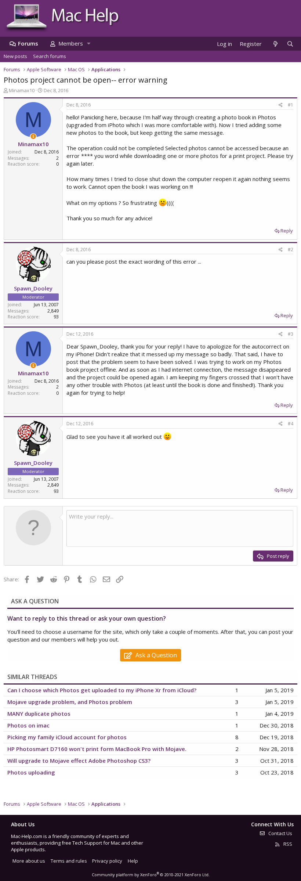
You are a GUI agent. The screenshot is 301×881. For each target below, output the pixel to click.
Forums (28, 43)
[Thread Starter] (33, 136)
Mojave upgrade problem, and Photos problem (69, 701)
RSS (287, 844)
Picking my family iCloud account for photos (67, 737)
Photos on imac (28, 725)
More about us (28, 860)
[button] (88, 43)
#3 (290, 334)
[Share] (280, 105)
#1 (290, 105)
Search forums (49, 56)
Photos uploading (31, 772)
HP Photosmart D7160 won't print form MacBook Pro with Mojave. (96, 748)
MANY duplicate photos (38, 713)
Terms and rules (69, 860)
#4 (290, 423)
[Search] (290, 44)
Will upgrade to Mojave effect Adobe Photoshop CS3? (78, 760)
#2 (290, 249)
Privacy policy (107, 860)
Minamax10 (22, 90)
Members (70, 43)
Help (133, 860)
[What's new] (275, 44)
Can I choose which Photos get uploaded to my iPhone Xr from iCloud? (101, 690)
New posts (15, 56)
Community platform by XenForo (151, 874)
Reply (286, 230)
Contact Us (279, 833)
